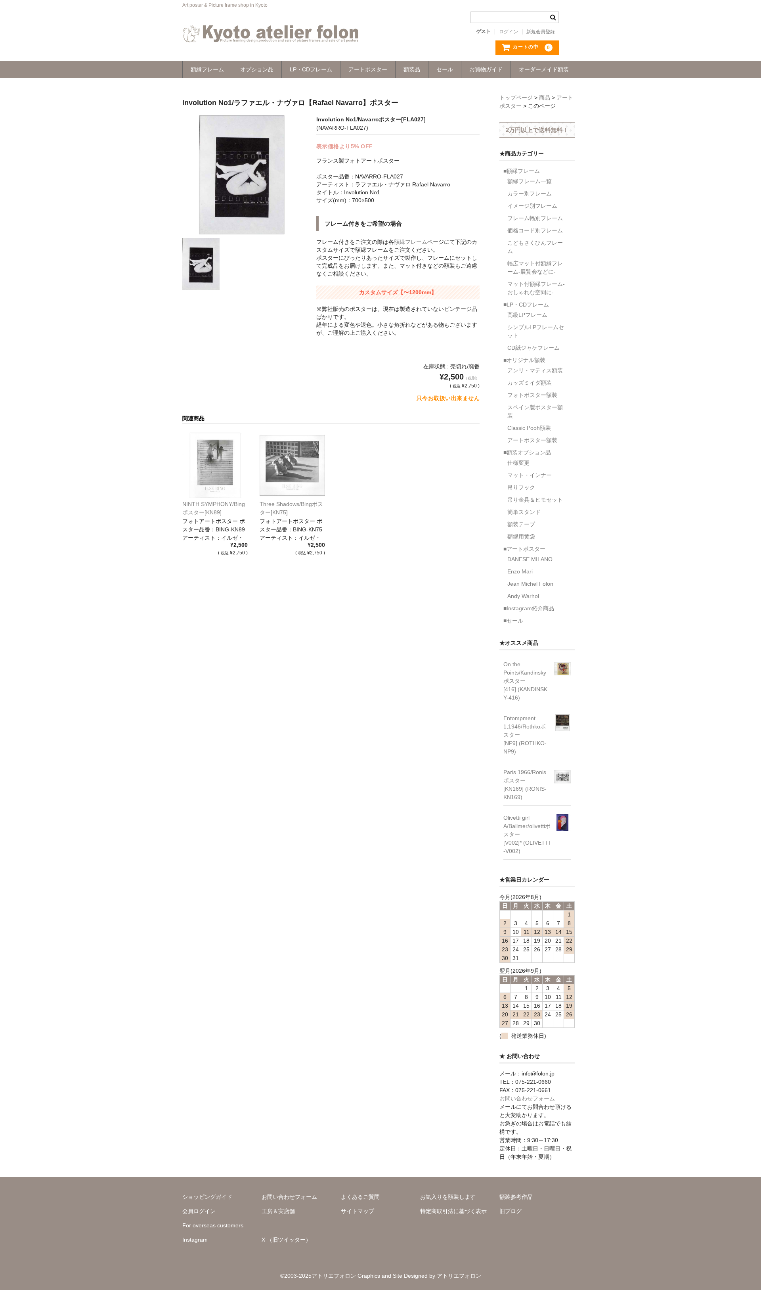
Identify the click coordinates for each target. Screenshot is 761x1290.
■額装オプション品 (527, 452)
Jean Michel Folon (530, 584)
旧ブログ (510, 1211)
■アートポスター (524, 549)
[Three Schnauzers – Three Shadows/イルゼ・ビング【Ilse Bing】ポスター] (292, 465)
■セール (513, 620)
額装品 (411, 69)
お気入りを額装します (448, 1197)
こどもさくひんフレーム (535, 247)
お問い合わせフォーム (527, 1098)
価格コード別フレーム (535, 230)
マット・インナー (529, 475)
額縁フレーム (207, 69)
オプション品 (256, 69)
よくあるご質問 (360, 1197)
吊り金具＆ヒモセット (535, 499)
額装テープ (521, 524)
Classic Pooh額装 (529, 428)
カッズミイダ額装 (529, 383)
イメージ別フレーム (532, 206)
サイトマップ (357, 1211)
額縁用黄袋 (521, 536)
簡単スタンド (524, 512)
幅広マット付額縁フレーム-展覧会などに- (535, 267)
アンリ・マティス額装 (535, 370)
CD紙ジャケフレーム (533, 348)
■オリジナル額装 (524, 360)
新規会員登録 (540, 32)
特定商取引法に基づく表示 (453, 1211)
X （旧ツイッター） (286, 1239)
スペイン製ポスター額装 (535, 411)
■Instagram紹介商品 (528, 608)
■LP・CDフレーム (526, 304)
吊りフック (521, 487)
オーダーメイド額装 (544, 69)
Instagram (195, 1239)
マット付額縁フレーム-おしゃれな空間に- (536, 288)
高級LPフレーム (527, 315)
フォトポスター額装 (532, 395)
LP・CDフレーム (311, 69)
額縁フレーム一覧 (529, 181)
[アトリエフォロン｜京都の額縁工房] (270, 34)
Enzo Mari (520, 571)
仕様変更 (518, 463)
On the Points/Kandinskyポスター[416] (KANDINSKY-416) (525, 681)
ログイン (508, 32)
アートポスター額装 (532, 440)
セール (444, 69)
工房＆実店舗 (278, 1211)
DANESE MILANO (530, 559)
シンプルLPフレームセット (535, 331)
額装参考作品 (516, 1197)
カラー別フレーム (529, 193)
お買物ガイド (486, 69)
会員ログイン (199, 1211)
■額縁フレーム (521, 171)
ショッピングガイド (207, 1197)
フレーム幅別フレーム (535, 218)
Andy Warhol (523, 596)
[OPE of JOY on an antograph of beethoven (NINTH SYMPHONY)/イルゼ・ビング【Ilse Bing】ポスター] (215, 465)
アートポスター (367, 69)
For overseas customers (212, 1225)
